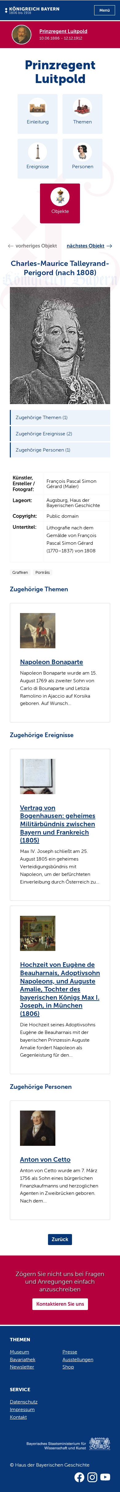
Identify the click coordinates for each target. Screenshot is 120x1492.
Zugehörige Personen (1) (43, 450)
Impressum (22, 1409)
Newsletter (22, 1366)
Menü (104, 10)
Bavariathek (22, 1359)
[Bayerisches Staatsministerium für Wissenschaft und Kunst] (60, 1449)
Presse (69, 1351)
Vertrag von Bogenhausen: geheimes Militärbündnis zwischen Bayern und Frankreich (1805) (57, 824)
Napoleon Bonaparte (51, 662)
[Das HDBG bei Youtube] (105, 1477)
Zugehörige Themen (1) (42, 417)
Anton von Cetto (45, 1160)
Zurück (60, 1239)
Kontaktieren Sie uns (60, 1304)
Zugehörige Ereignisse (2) (44, 433)
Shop (68, 1366)
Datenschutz (24, 1401)
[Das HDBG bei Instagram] (92, 1477)
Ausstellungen (77, 1359)
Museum (19, 1351)
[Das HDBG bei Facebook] (79, 1477)
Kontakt (18, 1417)
